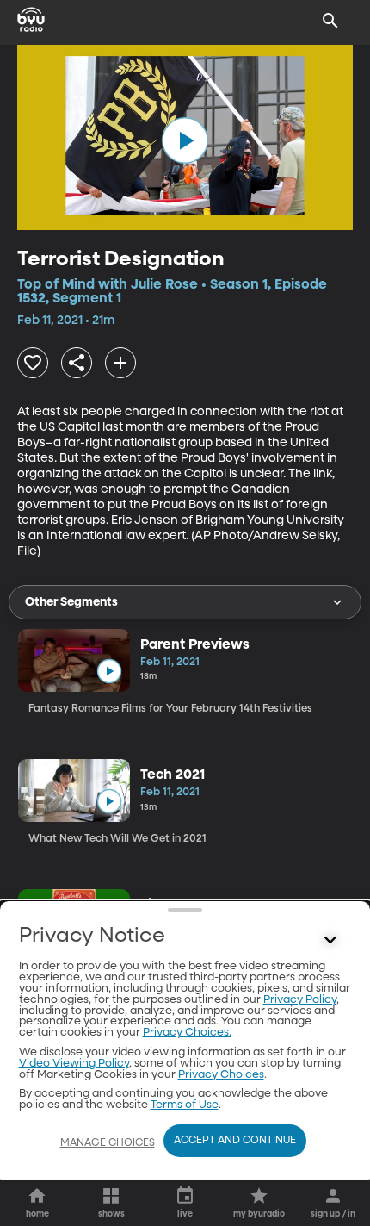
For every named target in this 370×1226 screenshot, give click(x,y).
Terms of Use (185, 1105)
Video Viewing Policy (74, 1063)
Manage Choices (107, 1143)
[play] (185, 140)
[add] (120, 362)
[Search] (330, 20)
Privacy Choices (221, 1074)
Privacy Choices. (187, 1032)
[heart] (32, 362)
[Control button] (330, 940)
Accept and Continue (235, 1141)
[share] (76, 362)
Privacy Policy (299, 999)
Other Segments (71, 602)
